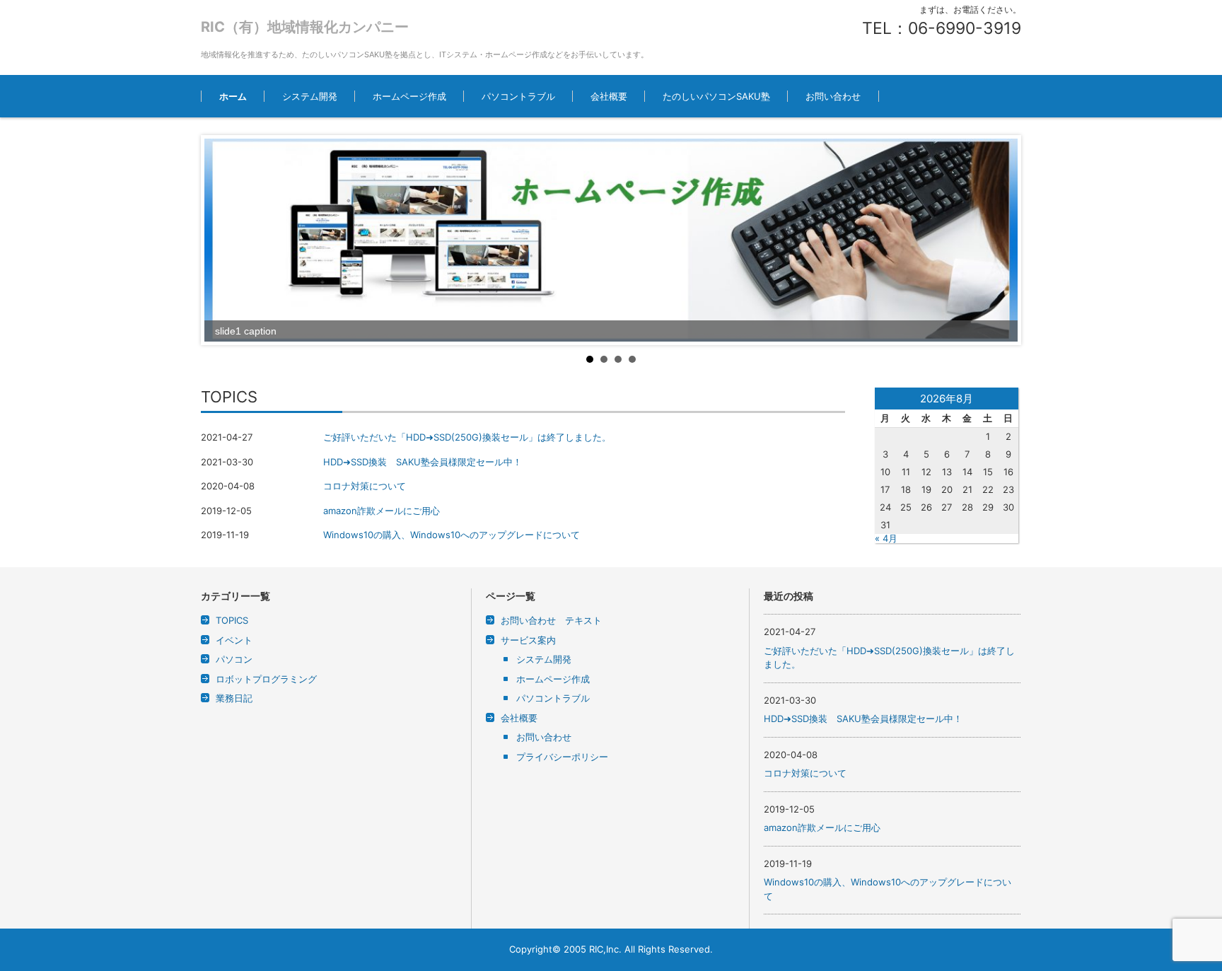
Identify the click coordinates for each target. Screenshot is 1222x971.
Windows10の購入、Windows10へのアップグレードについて (451, 534)
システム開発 (309, 96)
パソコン (234, 659)
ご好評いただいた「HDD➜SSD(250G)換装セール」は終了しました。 (467, 437)
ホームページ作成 (409, 96)
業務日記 (234, 698)
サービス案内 (528, 640)
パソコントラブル (518, 96)
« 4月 (886, 538)
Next (999, 239)
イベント (234, 640)
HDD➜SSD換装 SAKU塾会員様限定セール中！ (422, 461)
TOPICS (232, 620)
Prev (222, 239)
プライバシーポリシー (562, 756)
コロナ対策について (364, 486)
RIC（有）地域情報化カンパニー (305, 26)
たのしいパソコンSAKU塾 (716, 96)
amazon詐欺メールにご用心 (381, 510)
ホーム (233, 96)
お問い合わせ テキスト (551, 620)
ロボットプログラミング (266, 679)
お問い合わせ (833, 96)
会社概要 (608, 96)
